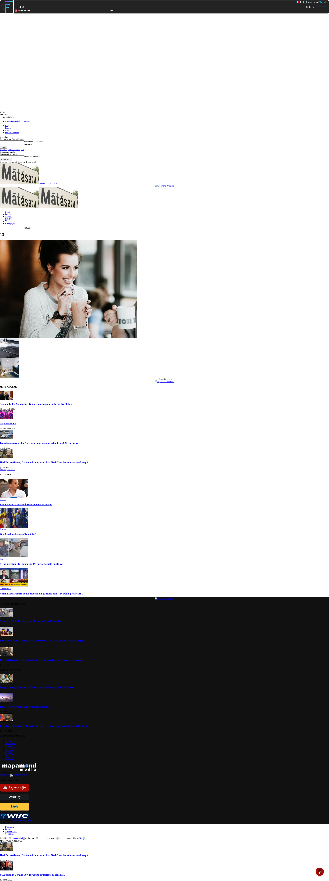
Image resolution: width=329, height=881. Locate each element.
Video (7, 221)
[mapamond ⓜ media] (164, 186)
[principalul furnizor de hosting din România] (43, 838)
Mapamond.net (8, 423)
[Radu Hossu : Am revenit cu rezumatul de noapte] (14, 497)
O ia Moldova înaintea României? (18, 534)
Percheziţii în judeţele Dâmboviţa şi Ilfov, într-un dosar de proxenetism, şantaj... (42, 660)
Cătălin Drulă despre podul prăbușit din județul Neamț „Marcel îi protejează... (41, 593)
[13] (68, 337)
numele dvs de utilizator (33, 142)
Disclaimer (9, 827)
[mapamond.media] (14, 810)
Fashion (8, 214)
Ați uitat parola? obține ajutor (12, 150)
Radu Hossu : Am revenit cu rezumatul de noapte (26, 504)
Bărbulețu (4, 559)
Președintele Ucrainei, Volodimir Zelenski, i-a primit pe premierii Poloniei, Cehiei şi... (44, 726)
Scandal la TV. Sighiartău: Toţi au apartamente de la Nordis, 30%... (36, 404)
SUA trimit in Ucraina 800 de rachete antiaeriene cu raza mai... (33, 874)
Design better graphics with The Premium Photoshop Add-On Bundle (36, 687)
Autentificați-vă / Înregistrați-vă (17, 121)
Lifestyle (8, 219)
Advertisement (11, 831)
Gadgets (8, 216)
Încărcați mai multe (7, 470)
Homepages (10, 223)
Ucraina (3, 499)
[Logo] (19, 207)
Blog (7, 126)
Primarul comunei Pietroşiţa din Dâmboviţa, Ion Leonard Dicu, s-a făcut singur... (43, 640)
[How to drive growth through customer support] (6, 702)
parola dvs (28, 144)
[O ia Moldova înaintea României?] (14, 527)
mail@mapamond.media (22, 820)
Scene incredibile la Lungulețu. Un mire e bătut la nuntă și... (31, 564)
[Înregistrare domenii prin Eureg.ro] (61, 838)
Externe (3, 529)
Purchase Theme (12, 132)
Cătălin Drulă (5, 589)
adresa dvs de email (32, 157)
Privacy (8, 829)
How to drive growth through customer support (25, 706)
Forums (8, 128)
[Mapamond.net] (6, 418)
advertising (14, 775)
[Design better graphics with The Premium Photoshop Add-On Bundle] (6, 682)
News (7, 212)
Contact (8, 130)
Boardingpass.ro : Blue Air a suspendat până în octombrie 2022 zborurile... (39, 443)
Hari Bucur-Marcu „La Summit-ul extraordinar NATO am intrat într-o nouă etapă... (45, 462)
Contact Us (9, 834)
